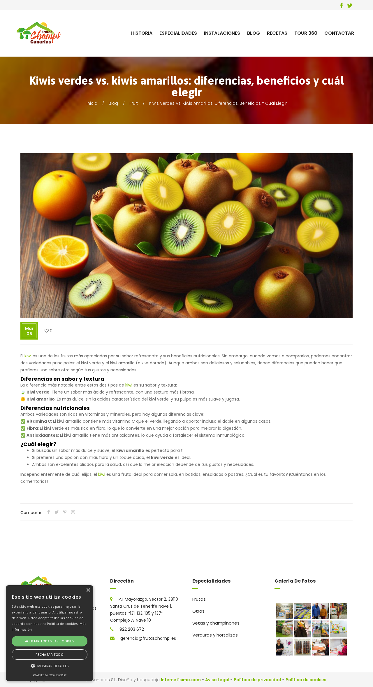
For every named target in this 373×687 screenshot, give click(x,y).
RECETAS (277, 33)
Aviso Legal (217, 680)
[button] (49, 665)
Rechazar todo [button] (50, 654)
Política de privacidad (257, 680)
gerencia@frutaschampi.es (148, 638)
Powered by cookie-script (49, 675)
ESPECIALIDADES (178, 33)
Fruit (133, 103)
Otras (198, 611)
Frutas (199, 599)
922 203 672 (131, 629)
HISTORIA (141, 33)
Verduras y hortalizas (215, 635)
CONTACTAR (339, 33)
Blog (113, 103)
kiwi (27, 356)
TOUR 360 (305, 33)
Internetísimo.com (181, 680)
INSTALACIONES (222, 33)
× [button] (88, 590)
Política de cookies (306, 680)
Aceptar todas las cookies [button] (49, 641)
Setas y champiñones (216, 623)
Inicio (92, 103)
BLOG (253, 33)
